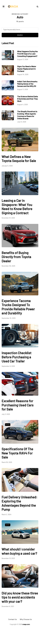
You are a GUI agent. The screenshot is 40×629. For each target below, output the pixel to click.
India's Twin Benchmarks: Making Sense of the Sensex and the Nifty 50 (27, 83)
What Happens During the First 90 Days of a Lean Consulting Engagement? (27, 53)
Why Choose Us (26, 619)
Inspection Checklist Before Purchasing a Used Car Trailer (16, 357)
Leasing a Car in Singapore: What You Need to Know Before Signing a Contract (17, 206)
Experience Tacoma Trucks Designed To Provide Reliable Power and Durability (18, 307)
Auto (7, 132)
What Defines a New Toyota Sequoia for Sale (19, 159)
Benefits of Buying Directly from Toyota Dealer (16, 257)
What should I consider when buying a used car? (19, 551)
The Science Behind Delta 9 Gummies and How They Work (27, 98)
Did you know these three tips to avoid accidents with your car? (20, 597)
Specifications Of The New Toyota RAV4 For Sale (17, 453)
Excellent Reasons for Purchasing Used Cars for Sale (18, 405)
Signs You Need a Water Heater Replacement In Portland (26, 68)
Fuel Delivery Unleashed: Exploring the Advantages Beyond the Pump (19, 503)
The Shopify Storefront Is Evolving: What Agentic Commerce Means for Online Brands (27, 115)
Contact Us (12, 619)
